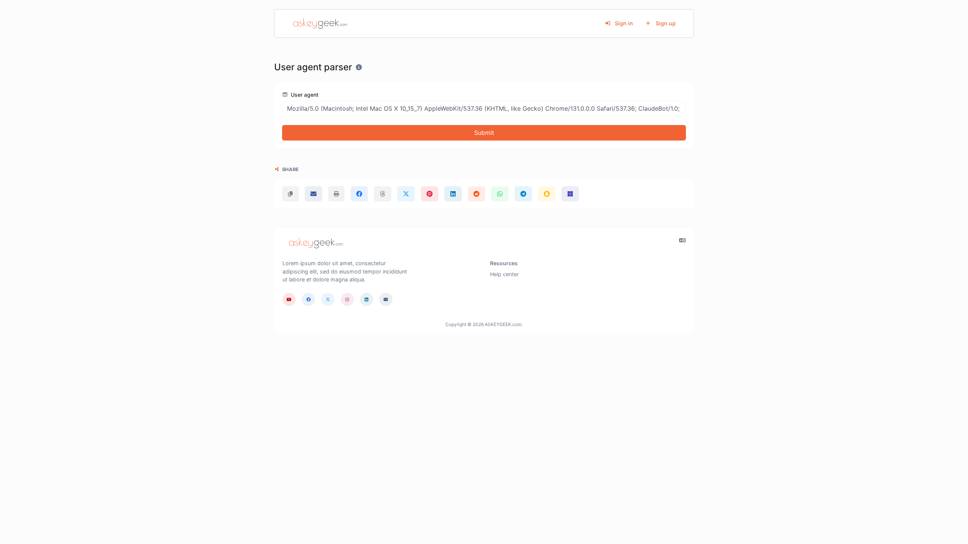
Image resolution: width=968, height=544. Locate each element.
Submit (484, 132)
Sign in (623, 23)
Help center (504, 274)
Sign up (665, 23)
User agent (303, 94)
